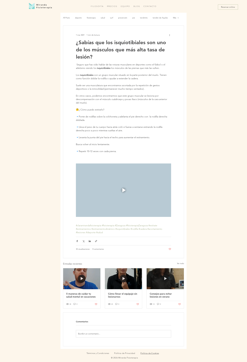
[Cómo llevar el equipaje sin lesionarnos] (123, 278)
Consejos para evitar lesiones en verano (161, 295)
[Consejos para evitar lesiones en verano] (165, 278)
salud (103, 18)
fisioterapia (91, 18)
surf (111, 18)
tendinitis (144, 18)
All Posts (66, 18)
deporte (78, 18)
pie (133, 18)
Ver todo (180, 263)
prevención (122, 18)
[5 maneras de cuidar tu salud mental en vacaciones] (81, 278)
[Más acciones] (169, 34)
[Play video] (123, 190)
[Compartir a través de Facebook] (77, 241)
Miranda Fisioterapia (44, 6)
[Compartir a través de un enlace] (96, 241)
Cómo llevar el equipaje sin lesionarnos (122, 295)
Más (174, 18)
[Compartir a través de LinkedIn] (90, 241)
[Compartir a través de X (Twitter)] (83, 241)
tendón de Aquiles (160, 18)
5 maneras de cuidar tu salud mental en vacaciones (81, 295)
